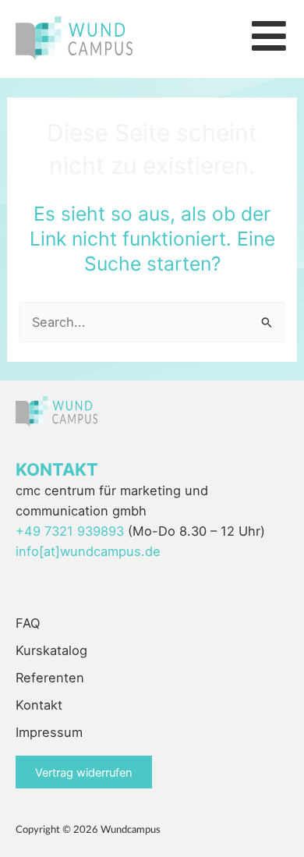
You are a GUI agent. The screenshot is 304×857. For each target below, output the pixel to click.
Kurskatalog (51, 650)
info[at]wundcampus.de (88, 551)
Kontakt (39, 705)
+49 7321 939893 (70, 531)
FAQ (28, 623)
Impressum (49, 732)
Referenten (50, 677)
